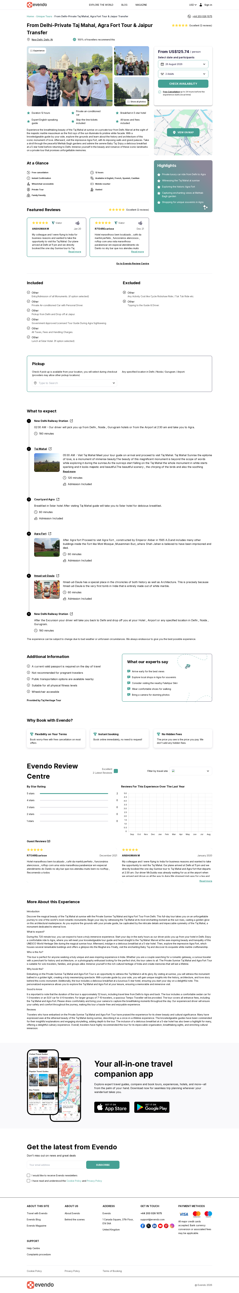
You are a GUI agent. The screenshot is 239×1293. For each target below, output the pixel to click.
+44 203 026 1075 (151, 1213)
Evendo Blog (34, 1219)
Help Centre (33, 1248)
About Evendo (72, 1213)
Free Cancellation (171, 92)
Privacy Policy (94, 1180)
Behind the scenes (75, 1219)
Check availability (183, 83)
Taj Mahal (40, 448)
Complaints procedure (39, 1254)
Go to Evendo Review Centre (132, 263)
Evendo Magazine (36, 1225)
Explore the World (101, 5)
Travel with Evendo (37, 1213)
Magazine (141, 5)
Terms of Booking (112, 1271)
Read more (74, 251)
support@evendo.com (152, 1219)
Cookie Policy (73, 1180)
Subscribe (103, 1164)
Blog (124, 5)
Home (30, 16)
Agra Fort (40, 533)
